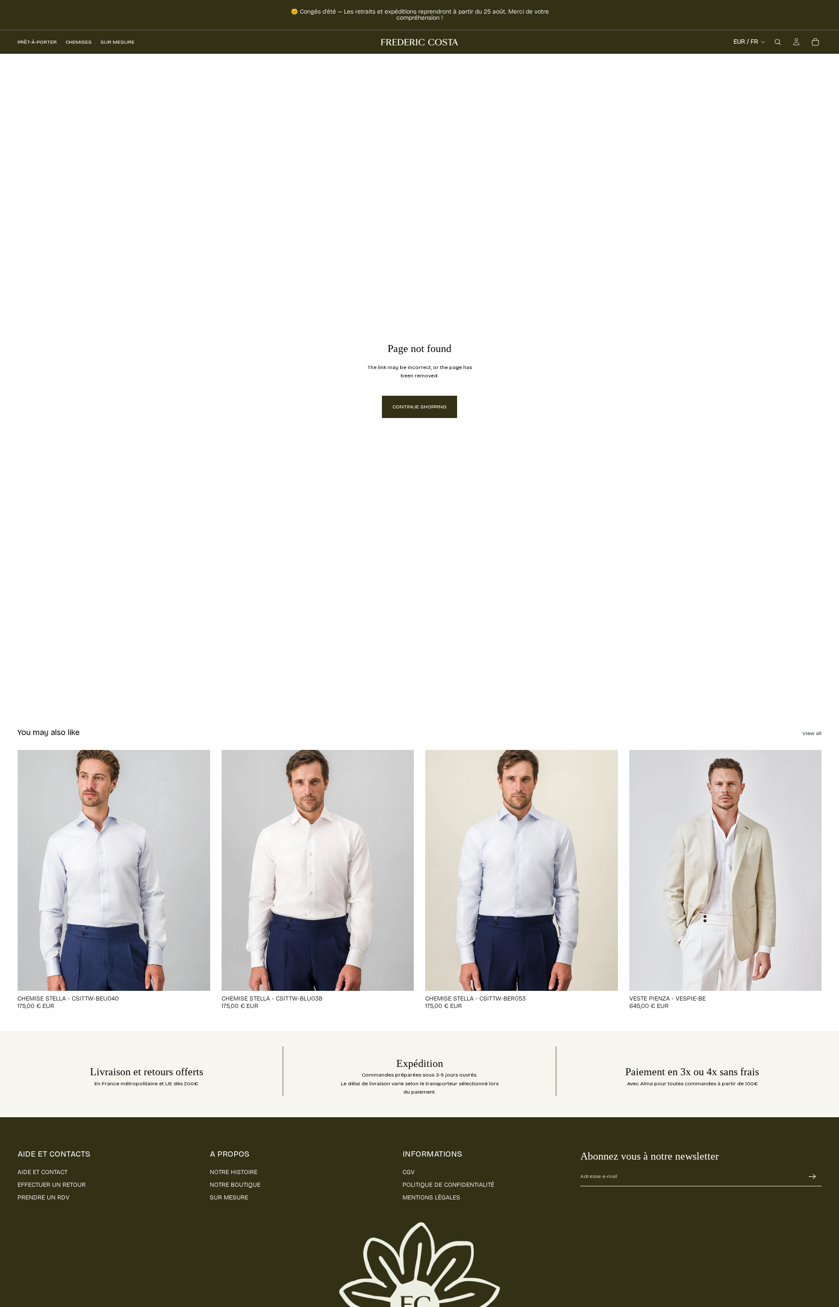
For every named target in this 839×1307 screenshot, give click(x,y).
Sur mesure (229, 1197)
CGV (408, 1172)
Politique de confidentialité (448, 1184)
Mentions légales (431, 1197)
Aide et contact (42, 1172)
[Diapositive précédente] (30, 870)
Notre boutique (235, 1184)
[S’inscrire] (812, 1177)
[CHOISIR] (197, 977)
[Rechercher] (777, 42)
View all (812, 733)
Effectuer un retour (51, 1184)
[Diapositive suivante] (197, 870)
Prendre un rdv (43, 1197)
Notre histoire (233, 1172)
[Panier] (815, 42)
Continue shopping (419, 407)
